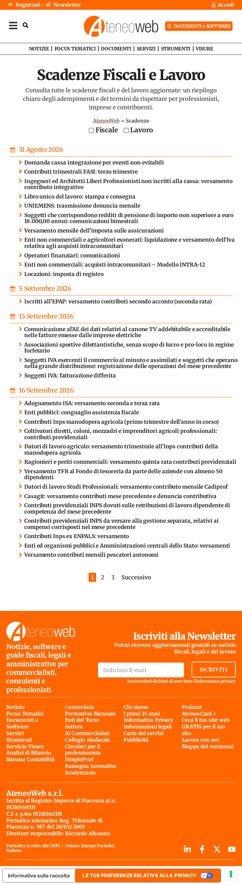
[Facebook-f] (202, 849)
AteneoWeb (106, 121)
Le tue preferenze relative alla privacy (140, 875)
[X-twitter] (217, 849)
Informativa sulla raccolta (39, 875)
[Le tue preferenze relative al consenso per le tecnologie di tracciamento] (231, 874)
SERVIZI (146, 49)
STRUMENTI (175, 49)
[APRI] (13, 25)
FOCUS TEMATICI (75, 49)
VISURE (204, 49)
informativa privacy (216, 681)
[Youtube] (232, 849)
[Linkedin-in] (187, 849)
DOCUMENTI (116, 49)
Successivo (136, 577)
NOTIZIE (39, 49)
